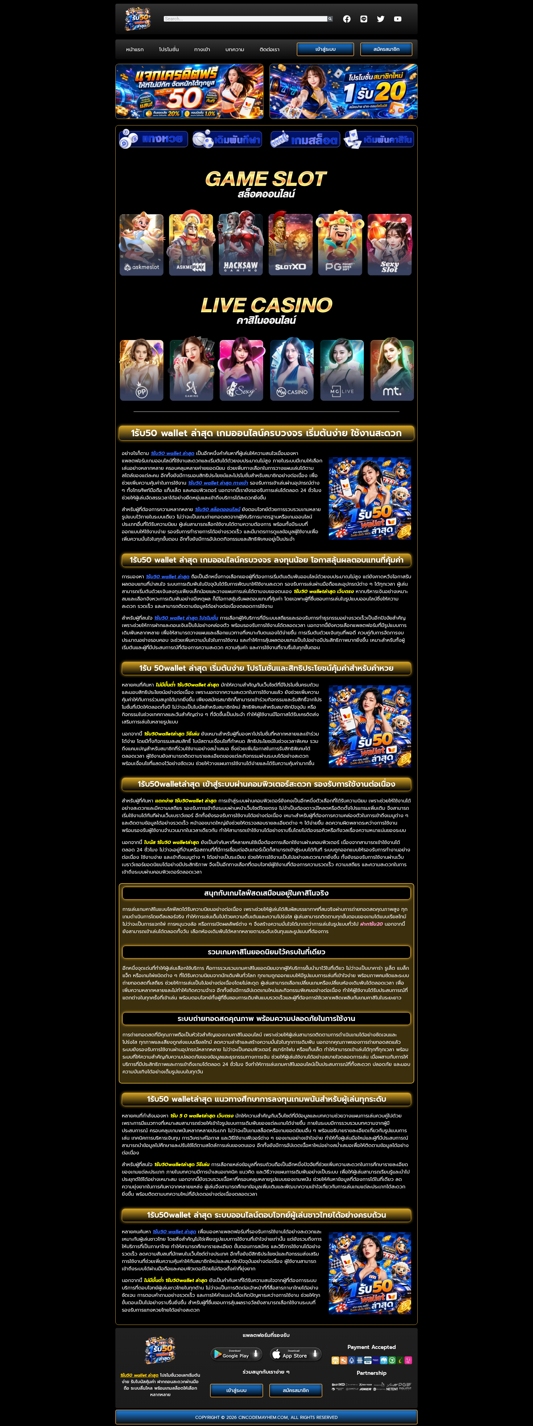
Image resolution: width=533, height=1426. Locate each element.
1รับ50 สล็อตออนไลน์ (217, 509)
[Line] (364, 19)
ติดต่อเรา (269, 49)
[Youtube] (398, 19)
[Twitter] (381, 19)
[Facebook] (347, 19)
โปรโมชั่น (169, 49)
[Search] (330, 19)
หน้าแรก (135, 49)
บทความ (234, 49)
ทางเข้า (202, 49)
